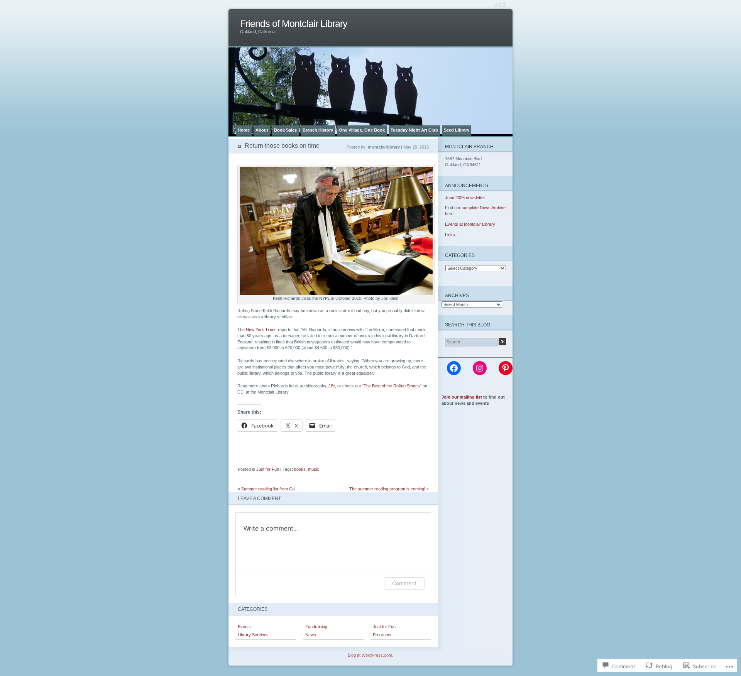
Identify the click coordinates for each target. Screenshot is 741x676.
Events (244, 626)
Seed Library (456, 130)
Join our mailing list (462, 397)
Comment (404, 583)
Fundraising (316, 626)
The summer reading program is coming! (387, 489)
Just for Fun (267, 469)
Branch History (318, 130)
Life (331, 386)
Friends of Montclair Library (293, 24)
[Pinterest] (506, 368)
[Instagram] (480, 368)
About (261, 130)
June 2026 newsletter (465, 197)
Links (450, 234)
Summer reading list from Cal (268, 489)
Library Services (253, 634)
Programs (382, 634)
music (313, 469)
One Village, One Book (362, 130)
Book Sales (285, 130)
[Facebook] (454, 368)
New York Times (261, 329)
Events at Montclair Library (470, 224)
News (310, 634)
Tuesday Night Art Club (414, 130)
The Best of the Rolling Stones (392, 386)
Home (244, 130)
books (300, 469)
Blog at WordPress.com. (370, 655)
